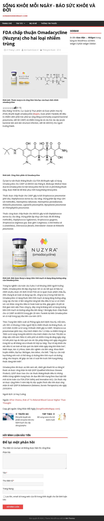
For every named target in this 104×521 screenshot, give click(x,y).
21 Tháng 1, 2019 (13, 50)
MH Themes (70, 518)
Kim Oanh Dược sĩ (31, 50)
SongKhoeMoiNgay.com (48, 408)
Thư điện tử (8, 480)
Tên (4, 472)
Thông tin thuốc (49, 23)
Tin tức (19, 23)
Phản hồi (6, 452)
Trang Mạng (8, 488)
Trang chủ (7, 23)
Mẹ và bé (33, 23)
